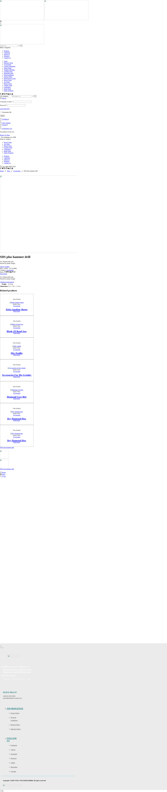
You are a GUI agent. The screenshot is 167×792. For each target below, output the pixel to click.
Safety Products (8, 91)
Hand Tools (7, 89)
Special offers (8, 77)
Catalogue (7, 52)
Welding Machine (9, 70)
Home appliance (9, 75)
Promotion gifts (8, 73)
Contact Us (7, 58)
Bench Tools (8, 84)
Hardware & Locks (10, 78)
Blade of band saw (17, 331)
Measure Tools (8, 63)
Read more (16, 311)
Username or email (6, 102)
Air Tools (7, 82)
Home (2, 171)
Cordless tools (8, 71)
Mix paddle (17, 353)
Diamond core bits (17, 397)
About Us (7, 54)
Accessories (7, 64)
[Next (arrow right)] (2, 647)
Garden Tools (8, 85)
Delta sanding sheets (16, 309)
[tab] (83, 274)
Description (3, 274)
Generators (7, 87)
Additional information (7, 282)
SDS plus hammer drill (7, 447)
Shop (8, 171)
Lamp (5, 61)
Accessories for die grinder (16, 375)
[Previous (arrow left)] (1, 647)
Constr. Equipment (9, 66)
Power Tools (8, 80)
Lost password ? (5, 109)
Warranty (6, 56)
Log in (2, 115)
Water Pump (7, 68)
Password (3, 105)
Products (6, 51)
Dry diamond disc (16, 418)
